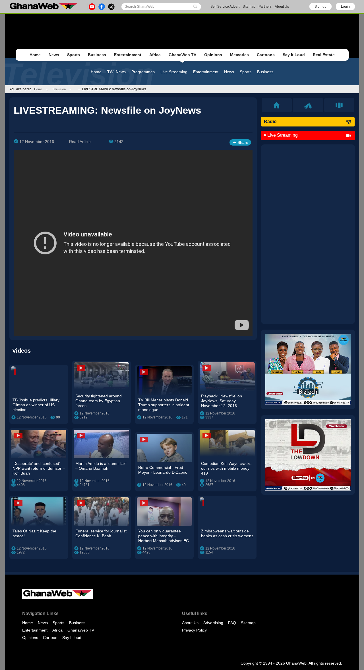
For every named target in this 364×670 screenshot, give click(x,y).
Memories (239, 54)
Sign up (320, 7)
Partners (265, 7)
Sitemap (249, 7)
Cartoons (266, 54)
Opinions (213, 54)
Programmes (143, 72)
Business (97, 54)
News (54, 54)
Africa (155, 54)
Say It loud (71, 637)
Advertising (213, 622)
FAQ (232, 622)
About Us (282, 7)
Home (35, 54)
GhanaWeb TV (182, 54)
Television (59, 89)
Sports (73, 54)
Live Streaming (173, 72)
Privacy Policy (194, 630)
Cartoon (50, 637)
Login (345, 7)
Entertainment (127, 54)
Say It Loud (294, 54)
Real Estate (324, 54)
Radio (270, 121)
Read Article (80, 141)
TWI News (116, 72)
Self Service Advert (224, 7)
